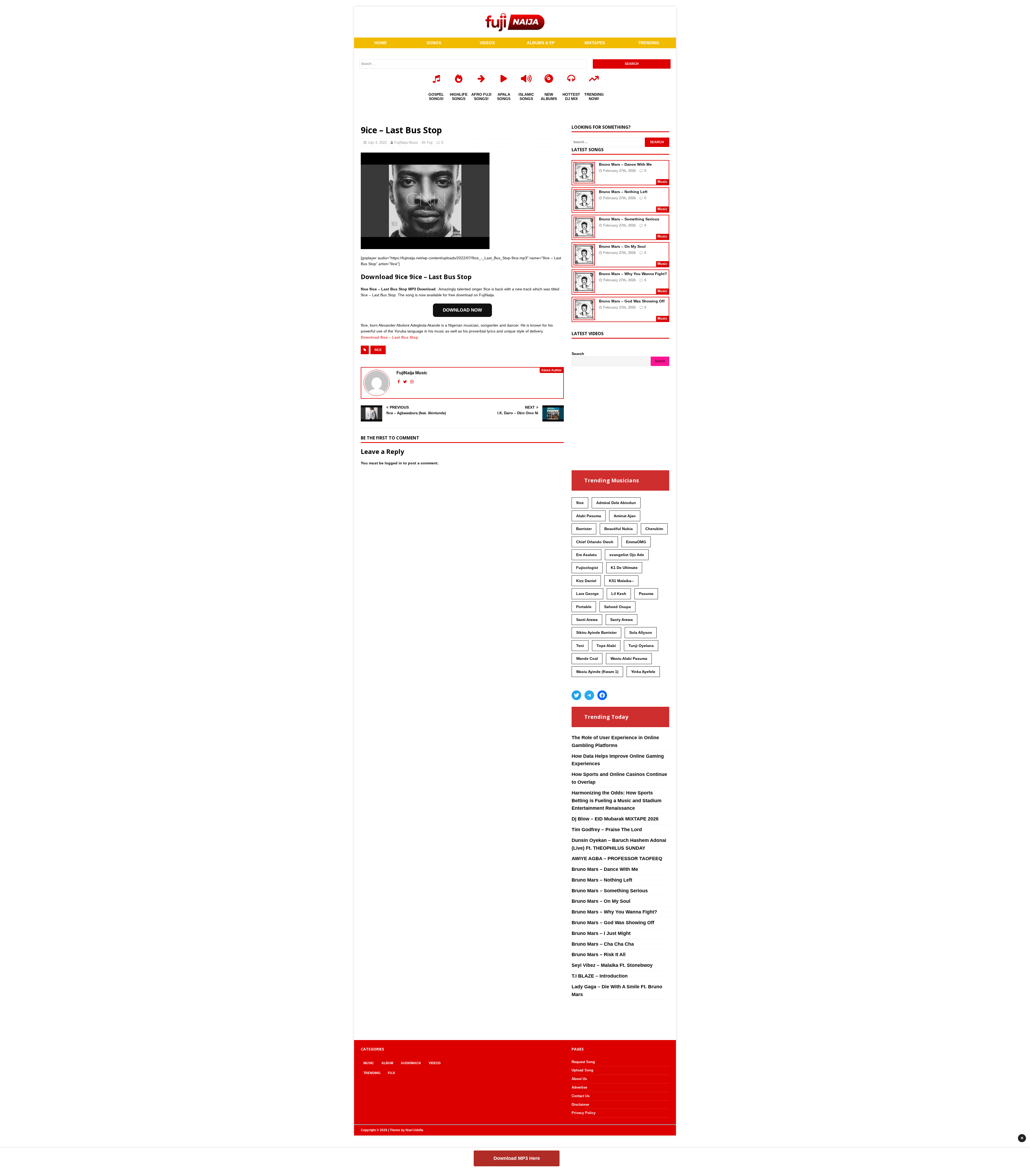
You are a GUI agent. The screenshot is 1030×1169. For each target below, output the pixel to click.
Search (578, 354)
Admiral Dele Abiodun (616, 503)
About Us (579, 1079)
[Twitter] (576, 695)
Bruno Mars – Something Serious (629, 219)
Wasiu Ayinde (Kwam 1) (597, 671)
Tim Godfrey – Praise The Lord (607, 829)
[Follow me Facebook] (399, 381)
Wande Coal (587, 658)
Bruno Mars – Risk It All (599, 954)
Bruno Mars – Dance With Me (625, 164)
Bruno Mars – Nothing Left (623, 192)
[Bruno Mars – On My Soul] (584, 262)
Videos (435, 1063)
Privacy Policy (583, 1113)
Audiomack (411, 1063)
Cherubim (654, 529)
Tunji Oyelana (641, 645)
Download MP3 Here (517, 1158)
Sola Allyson (640, 632)
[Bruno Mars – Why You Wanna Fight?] (584, 289)
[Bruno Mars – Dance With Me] (584, 180)
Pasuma (646, 593)
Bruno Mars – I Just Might (601, 933)
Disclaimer (580, 1105)
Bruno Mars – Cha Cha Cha (603, 944)
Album (387, 1063)
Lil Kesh (618, 593)
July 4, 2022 (377, 142)
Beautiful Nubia (618, 529)
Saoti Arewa (587, 619)
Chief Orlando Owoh (594, 542)
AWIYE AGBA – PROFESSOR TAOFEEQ (617, 858)
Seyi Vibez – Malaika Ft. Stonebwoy (612, 965)
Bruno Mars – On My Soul (622, 246)
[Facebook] (602, 695)
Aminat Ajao (625, 516)
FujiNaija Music (406, 142)
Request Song (583, 1062)
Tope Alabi (606, 645)
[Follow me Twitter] (405, 381)
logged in (393, 463)
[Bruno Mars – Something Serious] (584, 234)
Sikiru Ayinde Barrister (596, 632)
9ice (378, 350)
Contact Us (581, 1096)
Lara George (587, 593)
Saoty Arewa (621, 619)
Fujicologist (587, 567)
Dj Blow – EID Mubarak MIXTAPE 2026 (615, 819)
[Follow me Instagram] (412, 381)
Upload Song (582, 1070)
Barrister (584, 529)
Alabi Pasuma (588, 516)
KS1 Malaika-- (621, 581)
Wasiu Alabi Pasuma (628, 658)
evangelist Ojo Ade (626, 555)
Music (368, 1063)
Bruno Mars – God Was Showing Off (632, 301)
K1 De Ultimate (624, 567)
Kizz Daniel (586, 581)
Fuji (430, 142)
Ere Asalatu (586, 555)
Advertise (579, 1087)
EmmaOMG (636, 542)
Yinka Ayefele (643, 671)
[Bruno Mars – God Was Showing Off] (584, 317)
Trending (371, 1073)
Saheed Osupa (617, 607)
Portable (583, 607)
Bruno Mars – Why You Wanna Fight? (633, 274)
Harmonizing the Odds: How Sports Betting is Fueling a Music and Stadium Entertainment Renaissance (616, 800)
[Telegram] (589, 695)
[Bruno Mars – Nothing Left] (584, 207)
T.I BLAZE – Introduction (600, 976)
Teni (580, 645)
